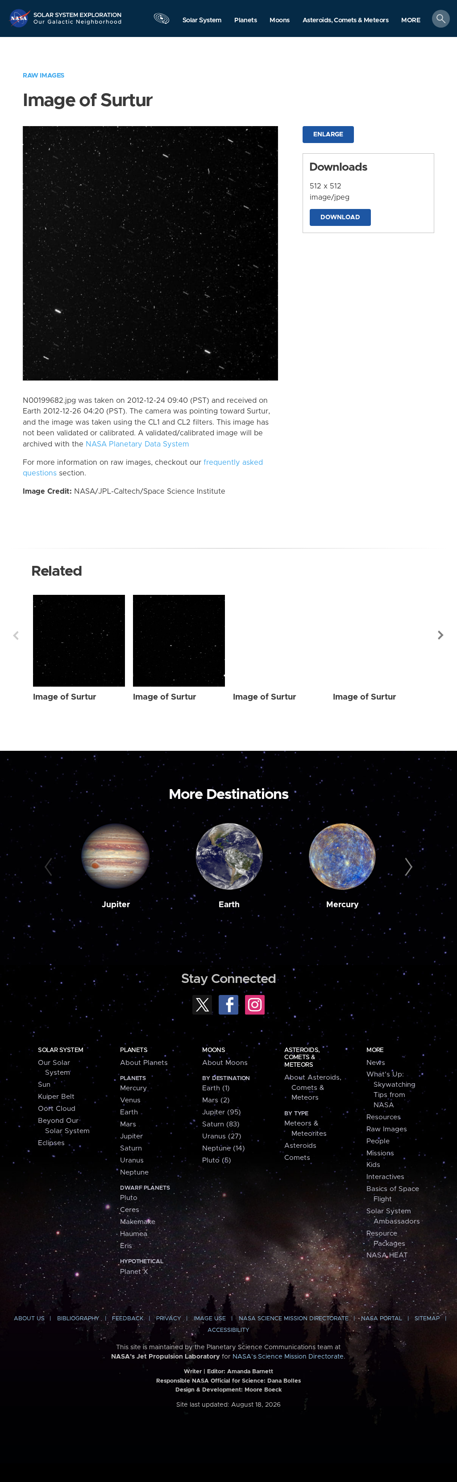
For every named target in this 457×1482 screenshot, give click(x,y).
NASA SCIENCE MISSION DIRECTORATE (294, 1319)
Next (441, 635)
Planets (133, 1050)
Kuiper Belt (56, 1096)
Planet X (134, 1272)
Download (340, 217)
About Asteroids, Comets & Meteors (312, 1087)
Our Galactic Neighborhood (77, 24)
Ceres (129, 1210)
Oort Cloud (56, 1108)
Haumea (133, 1234)
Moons (213, 1050)
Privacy (168, 1319)
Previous (15, 635)
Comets (297, 1157)
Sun (44, 1084)
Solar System (60, 1050)
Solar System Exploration (77, 12)
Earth (229, 905)
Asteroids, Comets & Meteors (302, 1057)
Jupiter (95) (221, 1112)
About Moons (225, 1063)
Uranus (132, 1160)
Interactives (385, 1177)
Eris (126, 1246)
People (378, 1141)
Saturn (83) (221, 1124)
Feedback (127, 1319)
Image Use (210, 1319)
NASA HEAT (387, 1255)
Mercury (342, 905)
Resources (383, 1117)
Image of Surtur (64, 697)
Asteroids (300, 1145)
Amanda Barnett (250, 1372)
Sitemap (427, 1319)
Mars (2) (216, 1100)
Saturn (131, 1148)
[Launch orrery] (161, 20)
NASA (20, 18)
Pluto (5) (216, 1160)
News (375, 1063)
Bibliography (78, 1319)
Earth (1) (216, 1088)
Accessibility (228, 1330)
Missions (380, 1153)
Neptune (134, 1172)
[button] (411, 21)
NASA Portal (381, 1319)
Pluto (128, 1198)
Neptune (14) (223, 1148)
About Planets (144, 1063)
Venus (130, 1100)
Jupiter (116, 905)
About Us (29, 1319)
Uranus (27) (221, 1136)
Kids (373, 1165)
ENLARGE (328, 134)
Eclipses (51, 1143)
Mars (128, 1124)
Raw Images (43, 75)
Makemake (137, 1222)
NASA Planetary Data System (137, 444)
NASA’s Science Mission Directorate (288, 1357)
